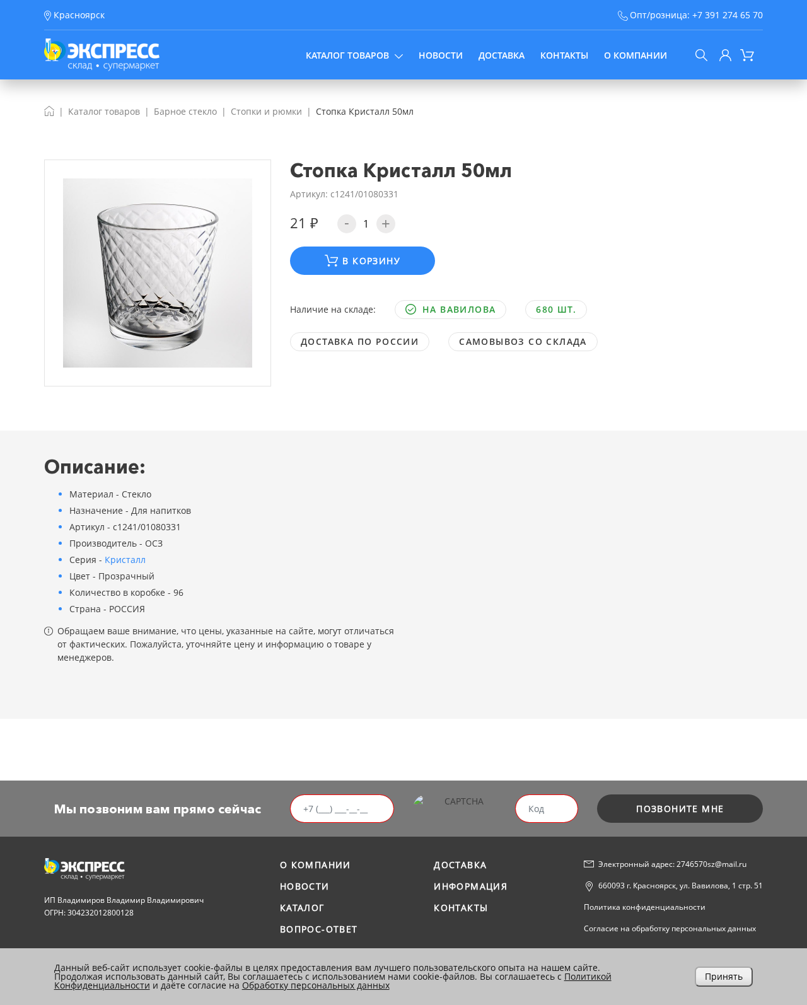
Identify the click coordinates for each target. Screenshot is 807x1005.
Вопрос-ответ (319, 929)
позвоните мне (680, 809)
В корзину (371, 261)
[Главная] (49, 111)
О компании (635, 55)
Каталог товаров (347, 55)
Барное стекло (185, 111)
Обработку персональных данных (316, 985)
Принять (724, 976)
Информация (471, 886)
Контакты (564, 55)
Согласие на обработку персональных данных (670, 928)
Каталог (302, 908)
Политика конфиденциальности (644, 907)
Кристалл (125, 560)
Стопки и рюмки (266, 111)
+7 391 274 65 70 (727, 15)
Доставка (502, 55)
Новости (441, 55)
